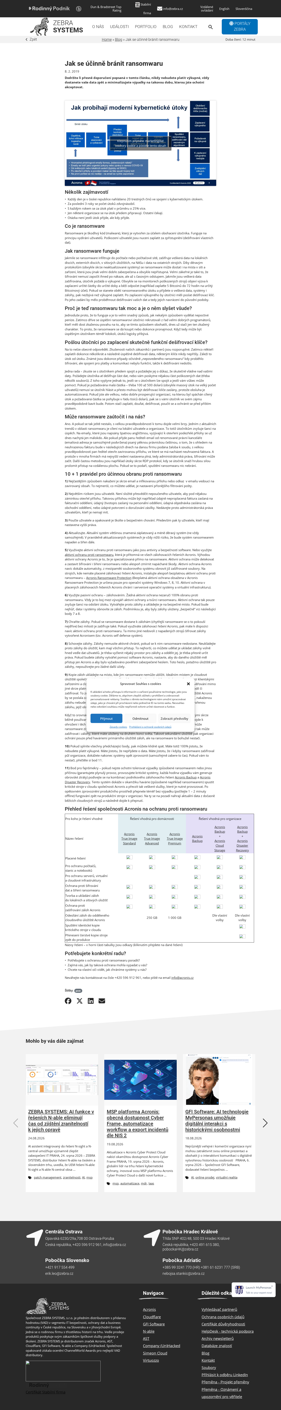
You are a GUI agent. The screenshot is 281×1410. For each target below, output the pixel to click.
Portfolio (146, 26)
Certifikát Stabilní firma (45, 1392)
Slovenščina (244, 9)
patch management (47, 1177)
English (224, 9)
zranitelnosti (71, 1177)
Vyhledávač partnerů (219, 1309)
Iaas (151, 1183)
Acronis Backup (186, 777)
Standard (129, 843)
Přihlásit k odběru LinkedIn (225, 1374)
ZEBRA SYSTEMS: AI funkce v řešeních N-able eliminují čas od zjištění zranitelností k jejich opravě (61, 1120)
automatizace (129, 1183)
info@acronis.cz (182, 978)
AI (83, 1177)
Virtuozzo (151, 1360)
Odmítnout (140, 718)
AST (146, 1338)
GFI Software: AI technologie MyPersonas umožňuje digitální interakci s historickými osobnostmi (216, 1120)
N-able (148, 1331)
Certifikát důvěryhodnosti (223, 1324)
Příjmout (106, 718)
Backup (197, 841)
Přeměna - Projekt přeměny (225, 1381)
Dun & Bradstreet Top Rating (106, 8)
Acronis (129, 834)
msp (89, 1177)
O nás (98, 26)
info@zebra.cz (173, 9)
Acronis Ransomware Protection (108, 578)
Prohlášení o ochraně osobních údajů (150, 727)
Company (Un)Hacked (161, 1345)
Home (107, 39)
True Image (129, 838)
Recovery (242, 850)
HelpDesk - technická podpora (228, 1331)
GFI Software (154, 1324)
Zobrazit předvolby (174, 718)
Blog (168, 26)
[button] (188, 684)
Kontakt (188, 26)
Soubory (209, 1367)
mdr (144, 1183)
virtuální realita (226, 1177)
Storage (219, 850)
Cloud (220, 845)
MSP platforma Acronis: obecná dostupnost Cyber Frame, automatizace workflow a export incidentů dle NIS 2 (137, 1123)
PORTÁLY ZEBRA (241, 26)
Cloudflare (152, 1316)
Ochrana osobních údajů (223, 1316)
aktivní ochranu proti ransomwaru (89, 555)
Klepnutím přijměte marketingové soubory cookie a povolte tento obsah (140, 143)
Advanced (152, 843)
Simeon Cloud (155, 1353)
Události (119, 26)
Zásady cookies (118, 727)
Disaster (242, 845)
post (78, 990)
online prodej (204, 1177)
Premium (174, 843)
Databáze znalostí (217, 1345)
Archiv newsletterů (218, 1338)
